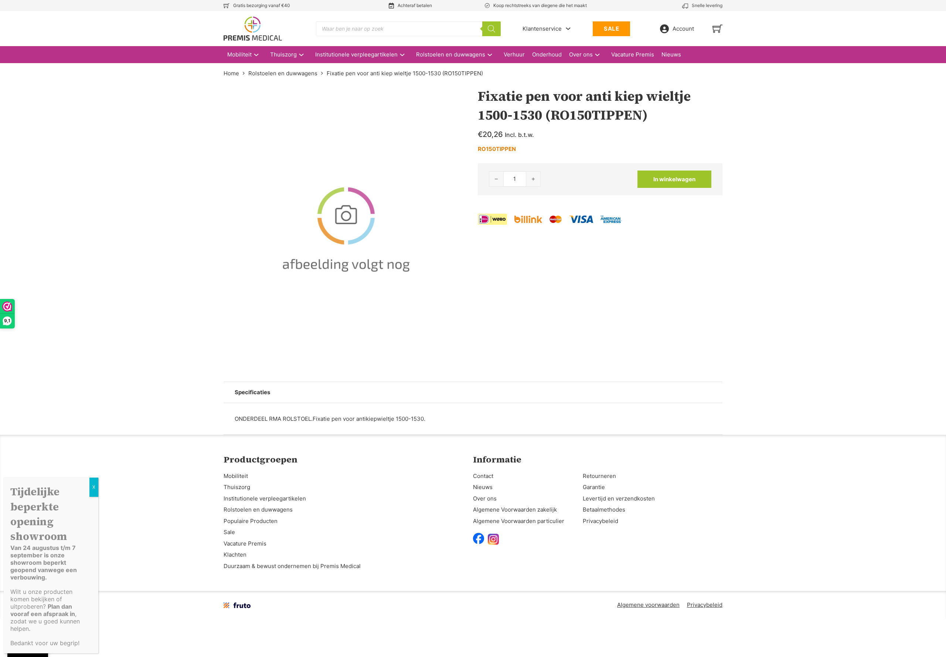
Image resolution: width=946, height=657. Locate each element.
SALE (611, 28)
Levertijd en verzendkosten (619, 498)
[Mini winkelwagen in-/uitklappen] (717, 29)
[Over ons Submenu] (601, 54)
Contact (483, 475)
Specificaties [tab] (252, 392)
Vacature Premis (632, 54)
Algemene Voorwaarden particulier (518, 520)
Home (231, 73)
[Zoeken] (491, 28)
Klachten (235, 554)
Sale (229, 532)
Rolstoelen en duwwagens (450, 54)
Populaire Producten (251, 520)
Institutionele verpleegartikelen (356, 54)
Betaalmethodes (604, 509)
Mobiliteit (239, 54)
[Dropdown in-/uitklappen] (568, 28)
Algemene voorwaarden (648, 604)
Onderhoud (547, 54)
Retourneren (599, 475)
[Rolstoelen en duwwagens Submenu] (493, 54)
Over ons (581, 54)
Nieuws (671, 54)
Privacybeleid (600, 520)
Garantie (594, 487)
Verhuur (514, 54)
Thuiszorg (283, 54)
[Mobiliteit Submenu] (259, 54)
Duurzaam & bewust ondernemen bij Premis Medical (292, 566)
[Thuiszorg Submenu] (305, 54)
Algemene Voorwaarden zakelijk (515, 509)
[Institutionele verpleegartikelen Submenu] (405, 54)
